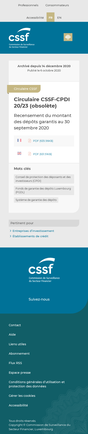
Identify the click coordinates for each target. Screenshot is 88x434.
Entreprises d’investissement (33, 231)
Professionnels (28, 5)
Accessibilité (35, 17)
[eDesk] (68, 37)
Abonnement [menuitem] (19, 353)
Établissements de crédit (30, 236)
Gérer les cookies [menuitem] (22, 396)
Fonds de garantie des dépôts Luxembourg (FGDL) (43, 190)
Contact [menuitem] (15, 325)
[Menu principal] (75, 36)
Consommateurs (57, 5)
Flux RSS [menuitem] (15, 363)
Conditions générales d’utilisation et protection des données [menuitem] (37, 384)
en (59, 17)
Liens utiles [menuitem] (17, 344)
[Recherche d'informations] (54, 39)
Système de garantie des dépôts (36, 199)
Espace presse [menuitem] (20, 373)
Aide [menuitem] (12, 334)
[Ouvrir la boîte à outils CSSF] (59, 39)
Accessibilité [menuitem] (18, 405)
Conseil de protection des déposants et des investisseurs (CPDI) (43, 178)
